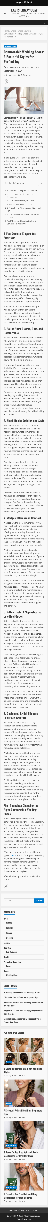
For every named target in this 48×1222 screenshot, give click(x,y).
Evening (9, 922)
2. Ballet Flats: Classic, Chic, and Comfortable (20, 195)
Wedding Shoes (10, 46)
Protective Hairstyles (12, 961)
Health (6, 957)
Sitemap (34, 1210)
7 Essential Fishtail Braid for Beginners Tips (21, 997)
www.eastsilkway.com (19, 1210)
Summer (9, 927)
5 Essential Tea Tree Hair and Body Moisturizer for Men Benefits (20, 1195)
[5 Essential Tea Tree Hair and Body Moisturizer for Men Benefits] (24, 1177)
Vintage (9, 932)
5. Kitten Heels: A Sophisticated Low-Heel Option (24, 209)
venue (13, 855)
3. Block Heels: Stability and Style (20, 201)
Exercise (7, 942)
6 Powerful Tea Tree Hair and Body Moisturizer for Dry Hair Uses (21, 1154)
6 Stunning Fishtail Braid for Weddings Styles (22, 992)
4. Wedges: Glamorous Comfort (19, 204)
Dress (6, 918)
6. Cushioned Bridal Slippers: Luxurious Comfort (23, 215)
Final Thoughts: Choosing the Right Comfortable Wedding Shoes (21, 222)
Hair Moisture (11, 951)
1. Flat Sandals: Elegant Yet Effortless (22, 190)
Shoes (6, 971)
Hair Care (7, 947)
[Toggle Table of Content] (39, 184)
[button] (6, 81)
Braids (8, 966)
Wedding (9, 937)
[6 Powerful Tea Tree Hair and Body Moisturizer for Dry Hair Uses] (24, 1135)
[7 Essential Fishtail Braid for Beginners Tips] (24, 1093)
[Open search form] (44, 22)
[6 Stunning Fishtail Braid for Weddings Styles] (24, 1051)
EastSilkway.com (24, 10)
